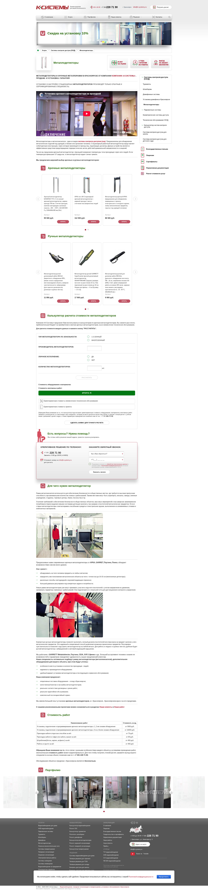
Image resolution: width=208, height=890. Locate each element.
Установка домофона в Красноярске (156, 99)
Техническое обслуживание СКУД (155, 120)
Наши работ (119, 707)
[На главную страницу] (52, 7)
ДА (93, 357)
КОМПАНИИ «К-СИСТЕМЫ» (124, 76)
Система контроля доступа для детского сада (154, 140)
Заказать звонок (99, 472)
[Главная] (38, 50)
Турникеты (147, 84)
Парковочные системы (152, 110)
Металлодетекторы (151, 104)
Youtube (145, 853)
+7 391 (52, 452)
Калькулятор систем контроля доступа (155, 126)
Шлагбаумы (147, 89)
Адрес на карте (141, 844)
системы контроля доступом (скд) (92, 141)
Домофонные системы (151, 94)
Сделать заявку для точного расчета (86, 423)
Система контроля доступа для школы (154, 133)
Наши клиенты (106, 707)
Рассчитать (87, 377)
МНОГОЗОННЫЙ (98, 340)
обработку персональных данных (117, 464)
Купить (63, 221)
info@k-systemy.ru (65, 460)
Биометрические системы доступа (156, 115)
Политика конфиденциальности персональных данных (113, 866)
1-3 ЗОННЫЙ (97, 337)
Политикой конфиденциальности (111, 465)
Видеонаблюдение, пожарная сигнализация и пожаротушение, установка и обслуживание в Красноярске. (94, 887)
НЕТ (93, 360)
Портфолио (52, 770)
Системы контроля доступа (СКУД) (156, 78)
